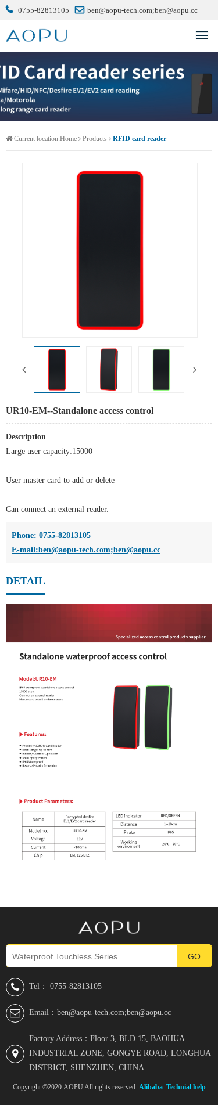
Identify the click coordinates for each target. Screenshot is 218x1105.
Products (95, 139)
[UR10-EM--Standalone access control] (110, 250)
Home (68, 139)
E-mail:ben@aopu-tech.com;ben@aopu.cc (86, 550)
